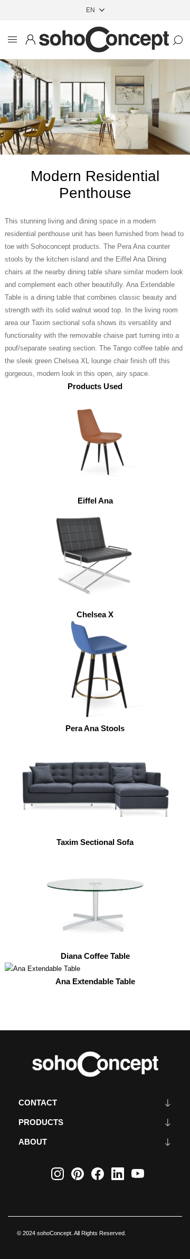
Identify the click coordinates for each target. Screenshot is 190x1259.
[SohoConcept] (95, 1064)
